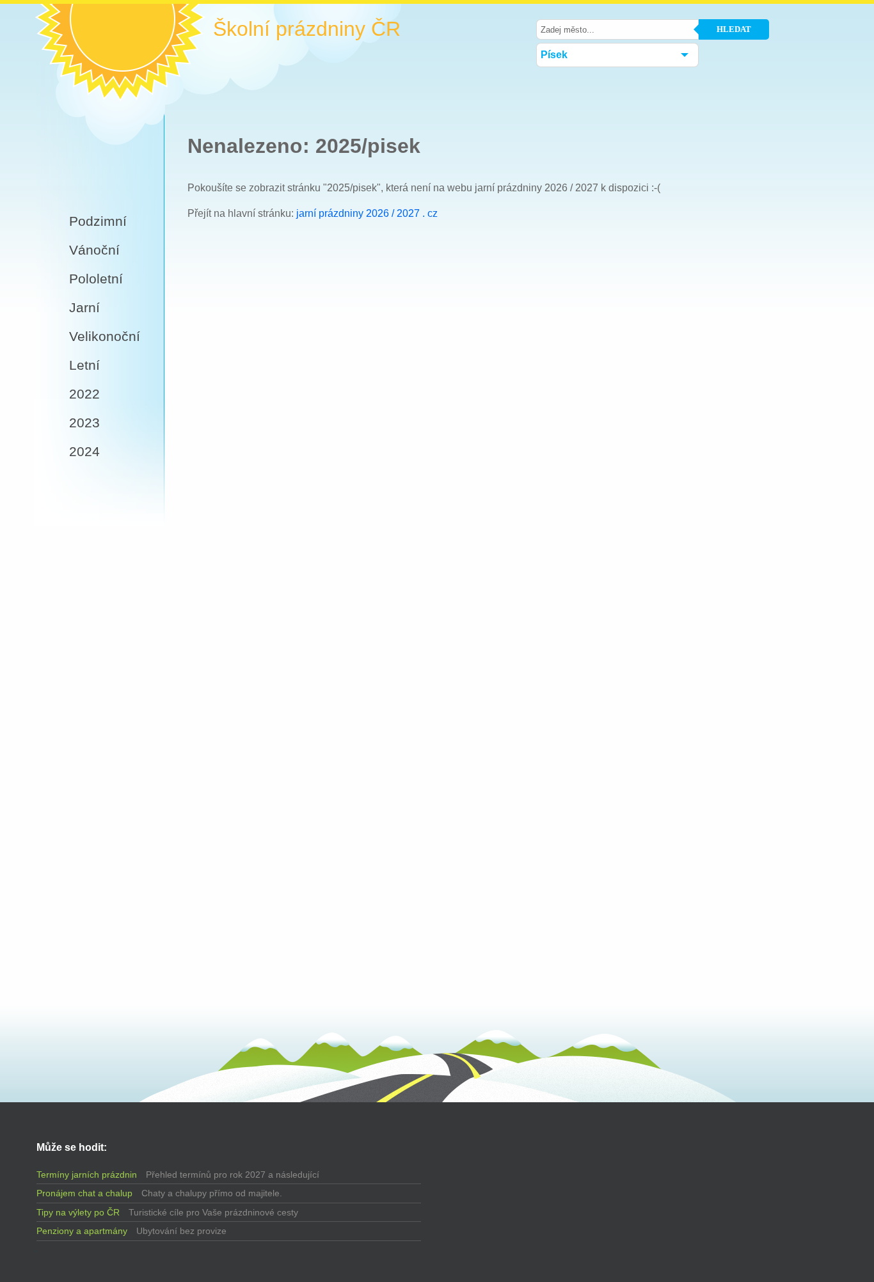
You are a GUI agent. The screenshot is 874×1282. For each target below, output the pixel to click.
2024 (84, 451)
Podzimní (98, 221)
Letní (84, 365)
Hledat (734, 29)
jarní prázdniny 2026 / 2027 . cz (367, 213)
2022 (84, 393)
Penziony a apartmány (81, 1231)
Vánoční (94, 249)
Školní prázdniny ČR (307, 29)
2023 (84, 422)
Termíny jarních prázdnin (86, 1174)
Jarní (84, 307)
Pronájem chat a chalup (84, 1193)
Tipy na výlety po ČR (78, 1212)
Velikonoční (104, 336)
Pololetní (96, 278)
